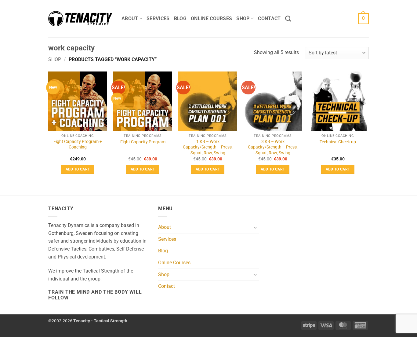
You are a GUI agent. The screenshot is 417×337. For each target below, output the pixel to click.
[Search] (288, 18)
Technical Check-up (338, 142)
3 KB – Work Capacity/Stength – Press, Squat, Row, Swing (273, 147)
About (129, 18)
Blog (180, 18)
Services (158, 18)
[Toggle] (255, 227)
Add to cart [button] (78, 169)
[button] (363, 19)
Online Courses (211, 18)
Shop (242, 18)
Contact (269, 18)
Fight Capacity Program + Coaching (77, 144)
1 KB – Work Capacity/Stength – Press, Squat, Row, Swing (208, 147)
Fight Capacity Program (142, 142)
